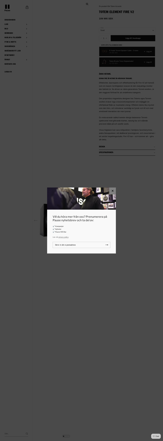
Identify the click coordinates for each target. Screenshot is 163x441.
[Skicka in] (106, 245)
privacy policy (63, 237)
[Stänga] (112, 191)
